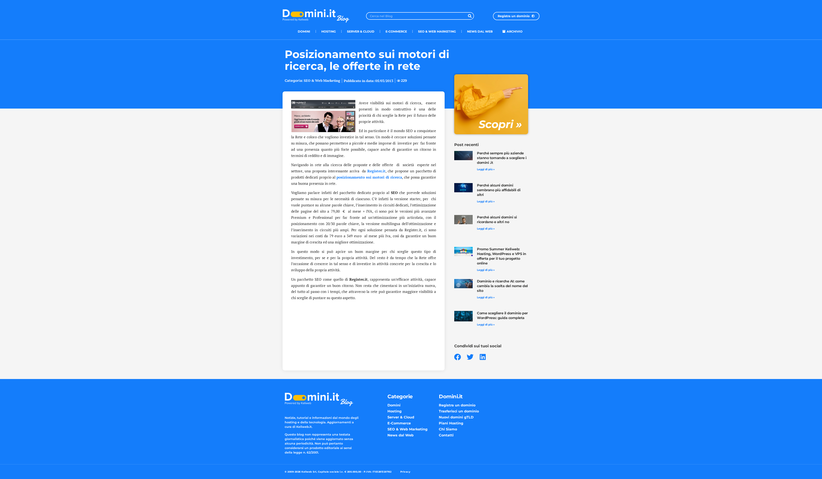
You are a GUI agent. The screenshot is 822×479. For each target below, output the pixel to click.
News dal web (480, 31)
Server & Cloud (360, 31)
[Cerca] (470, 16)
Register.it (376, 171)
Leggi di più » (486, 169)
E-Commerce (396, 31)
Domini (304, 31)
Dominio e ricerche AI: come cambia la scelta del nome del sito (502, 286)
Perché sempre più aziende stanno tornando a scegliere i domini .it (502, 158)
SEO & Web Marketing (437, 31)
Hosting (328, 31)
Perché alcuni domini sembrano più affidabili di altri (498, 190)
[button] (457, 357)
